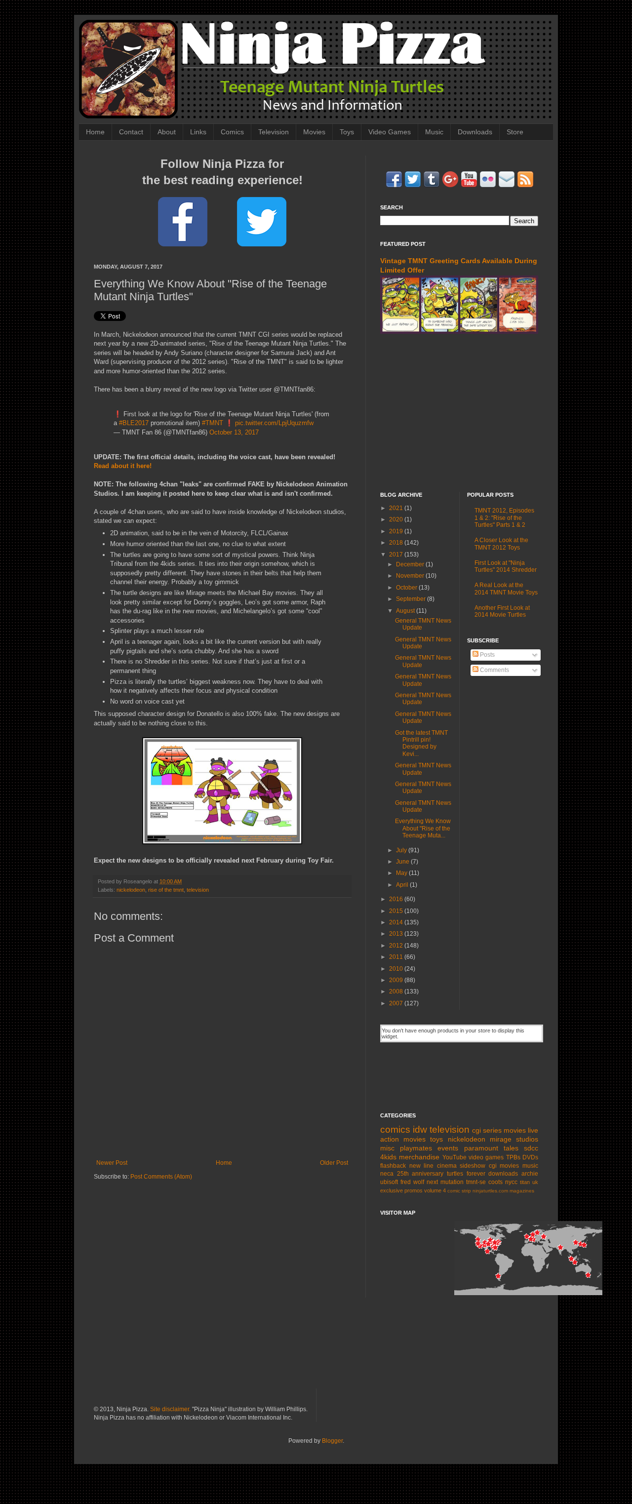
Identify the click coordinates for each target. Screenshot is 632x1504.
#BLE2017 (134, 423)
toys (436, 1139)
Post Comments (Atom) (161, 1176)
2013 (396, 933)
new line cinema (433, 1165)
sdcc (531, 1148)
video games (486, 1157)
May (402, 873)
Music (434, 132)
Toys (347, 132)
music (530, 1165)
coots (495, 1182)
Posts (486, 654)
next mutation (445, 1182)
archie (529, 1173)
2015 (396, 911)
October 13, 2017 (234, 432)
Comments (493, 670)
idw (420, 1129)
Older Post (334, 1162)
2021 (396, 508)
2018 (396, 542)
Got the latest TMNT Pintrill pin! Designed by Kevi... (421, 743)
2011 (396, 956)
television (198, 890)
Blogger (332, 1440)
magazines (522, 1190)
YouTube (454, 1157)
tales (511, 1148)
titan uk (529, 1182)
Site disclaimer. (170, 1409)
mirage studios (514, 1139)
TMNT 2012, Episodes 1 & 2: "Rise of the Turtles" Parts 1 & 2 (504, 517)
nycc (511, 1182)
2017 (396, 554)
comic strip (459, 1190)
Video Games (389, 132)
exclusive (391, 1190)
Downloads (475, 132)
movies (515, 1130)
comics (395, 1129)
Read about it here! (123, 466)
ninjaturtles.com (490, 1190)
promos (413, 1190)
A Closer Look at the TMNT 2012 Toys (501, 544)
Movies (314, 132)
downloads (503, 1173)
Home (95, 132)
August (406, 610)
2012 (396, 945)
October (407, 587)
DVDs (530, 1157)
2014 (396, 922)
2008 (396, 991)
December (411, 564)
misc (387, 1148)
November (411, 575)
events (447, 1148)
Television (273, 132)
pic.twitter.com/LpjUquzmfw (274, 423)
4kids (388, 1157)
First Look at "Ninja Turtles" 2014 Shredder (505, 566)
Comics (232, 132)
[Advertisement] (459, 413)
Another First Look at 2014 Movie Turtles (502, 611)
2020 (396, 519)
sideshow (472, 1165)
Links (198, 132)
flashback (393, 1165)
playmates (416, 1148)
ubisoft (389, 1182)
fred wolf (412, 1182)
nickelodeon (131, 890)
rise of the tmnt (166, 890)
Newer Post (111, 1162)
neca (387, 1173)
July (402, 850)
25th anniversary (420, 1173)
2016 (396, 899)
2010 (396, 968)
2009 (396, 980)
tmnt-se (476, 1182)
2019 (396, 531)
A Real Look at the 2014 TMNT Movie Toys (506, 588)
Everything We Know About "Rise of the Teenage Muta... (423, 828)
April (403, 884)
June (403, 861)
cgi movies (504, 1165)
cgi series (487, 1130)
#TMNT (212, 423)
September (411, 598)
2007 (396, 1003)
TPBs (513, 1157)
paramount (481, 1148)
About (167, 132)
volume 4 (435, 1190)
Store (515, 132)
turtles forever (466, 1173)
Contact (131, 132)
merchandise (419, 1157)
